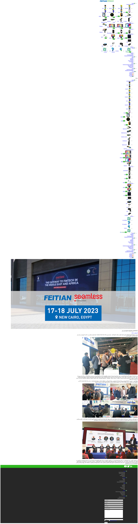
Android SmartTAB (129, 23)
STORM (131, 59)
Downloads (131, 61)
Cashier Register (130, 34)
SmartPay (131, 58)
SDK (132, 57)
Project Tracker (130, 60)
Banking (131, 52)
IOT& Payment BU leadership (128, 64)
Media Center (131, 66)
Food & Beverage (130, 54)
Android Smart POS (129, 4)
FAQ (132, 62)
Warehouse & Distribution (128, 55)
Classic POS (131, 29)
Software (131, 216)
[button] (100, 78)
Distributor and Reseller (129, 70)
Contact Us (131, 67)
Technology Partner (130, 69)
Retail (132, 53)
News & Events (130, 65)
